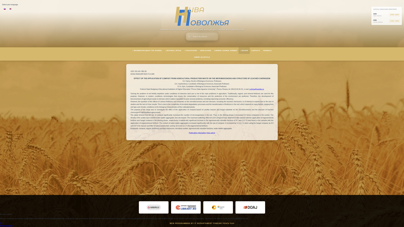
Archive (244, 50)
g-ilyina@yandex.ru (256, 89)
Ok (1, 223)
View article (210, 133)
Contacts (255, 50)
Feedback (267, 50)
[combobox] (202, 37)
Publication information (197, 133)
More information (6, 225)
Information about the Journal (148, 50)
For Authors (191, 50)
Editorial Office (174, 50)
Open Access (205, 50)
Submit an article (202, 57)
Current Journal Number (225, 50)
